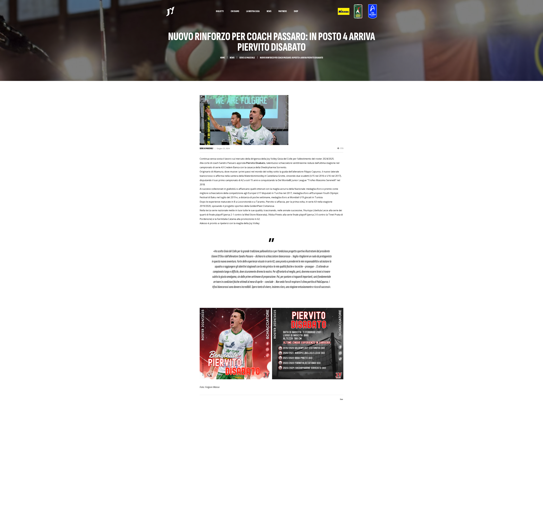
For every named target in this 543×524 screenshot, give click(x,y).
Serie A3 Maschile (206, 148)
